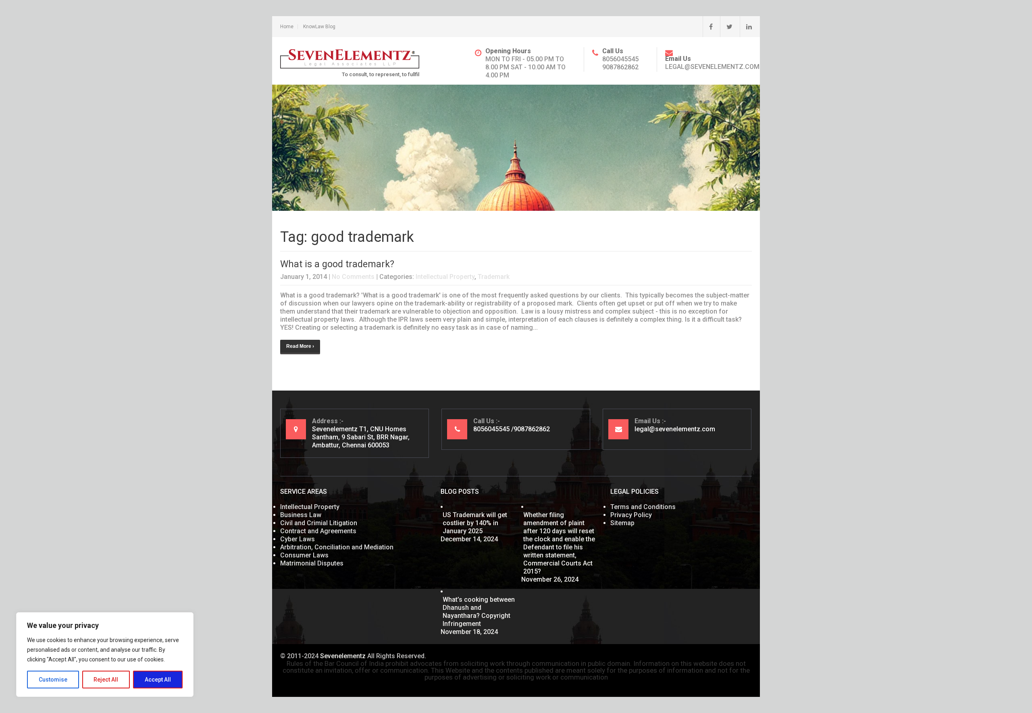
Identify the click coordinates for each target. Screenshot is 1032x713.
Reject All (106, 679)
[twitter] (726, 26)
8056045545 (620, 59)
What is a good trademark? (337, 264)
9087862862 (620, 67)
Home (286, 26)
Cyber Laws (297, 539)
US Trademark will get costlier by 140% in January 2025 (475, 523)
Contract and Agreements (318, 531)
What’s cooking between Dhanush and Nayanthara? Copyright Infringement (479, 612)
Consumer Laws (304, 555)
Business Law (300, 515)
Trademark (494, 277)
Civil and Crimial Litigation (318, 523)
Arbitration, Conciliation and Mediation (336, 547)
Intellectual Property (445, 277)
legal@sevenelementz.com (712, 67)
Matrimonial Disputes (311, 563)
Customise (53, 679)
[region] (105, 654)
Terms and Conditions (643, 507)
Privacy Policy (631, 515)
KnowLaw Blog (319, 26)
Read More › (300, 346)
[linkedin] (746, 26)
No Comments (353, 277)
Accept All (158, 679)
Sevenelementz (343, 656)
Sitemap (622, 523)
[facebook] (708, 26)
